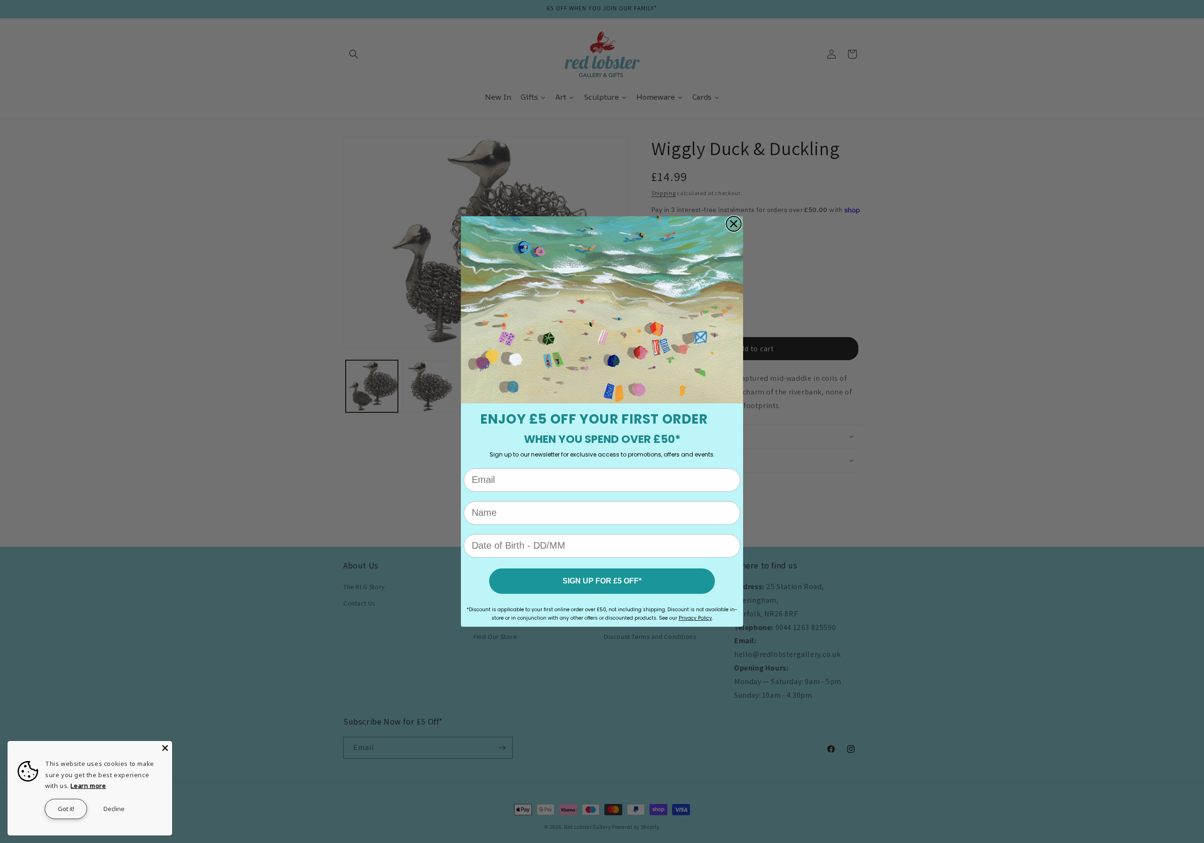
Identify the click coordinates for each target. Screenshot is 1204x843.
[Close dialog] (733, 223)
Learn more (88, 785)
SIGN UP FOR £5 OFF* (602, 581)
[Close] (165, 748)
